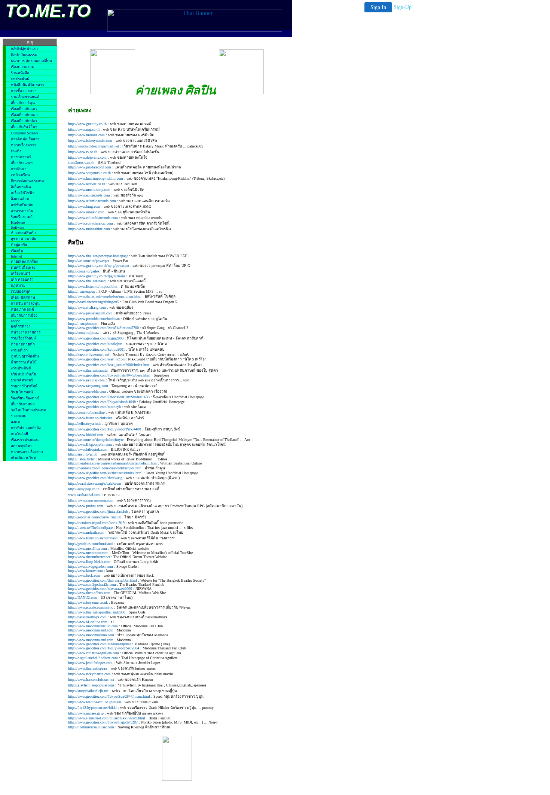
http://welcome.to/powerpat (88, 261)
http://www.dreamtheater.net (89, 557)
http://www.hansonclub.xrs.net (91, 679)
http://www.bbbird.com (85, 435)
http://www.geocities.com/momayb (94, 407)
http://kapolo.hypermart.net (88, 354)
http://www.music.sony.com (89, 190)
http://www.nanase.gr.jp (86, 713)
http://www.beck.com (84, 575)
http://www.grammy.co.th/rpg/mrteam (96, 276)
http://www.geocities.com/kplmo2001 (96, 349)
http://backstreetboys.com (87, 617)
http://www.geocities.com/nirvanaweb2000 (100, 589)
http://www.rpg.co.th (84, 129)
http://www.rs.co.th (82, 152)
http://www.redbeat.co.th (86, 184)
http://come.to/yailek (84, 271)
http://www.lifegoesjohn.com (90, 444)
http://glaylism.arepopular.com (91, 685)
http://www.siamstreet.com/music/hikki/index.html (106, 718)
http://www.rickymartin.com (89, 674)
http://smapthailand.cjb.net (88, 691)
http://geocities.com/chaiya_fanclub (94, 517)
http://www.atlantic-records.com (92, 201)
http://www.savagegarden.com (90, 566)
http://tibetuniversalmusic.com (91, 727)
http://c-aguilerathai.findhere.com (93, 658)
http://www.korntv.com (85, 571)
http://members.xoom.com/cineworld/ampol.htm (104, 468)
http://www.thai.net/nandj (87, 281)
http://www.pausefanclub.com (90, 313)
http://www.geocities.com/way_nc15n (96, 359)
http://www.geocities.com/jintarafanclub (98, 511)
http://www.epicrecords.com (89, 195)
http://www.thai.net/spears (87, 668)
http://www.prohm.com (85, 506)
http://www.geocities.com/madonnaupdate (99, 644)
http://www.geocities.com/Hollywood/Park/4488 (104, 429)
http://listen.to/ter (81, 459)
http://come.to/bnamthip (86, 412)
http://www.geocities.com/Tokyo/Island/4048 (102, 402)
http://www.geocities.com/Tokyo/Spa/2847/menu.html (109, 696)
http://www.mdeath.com (86, 532)
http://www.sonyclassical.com (90, 223)
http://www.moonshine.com (89, 229)
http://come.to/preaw (83, 333)
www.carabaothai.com (84, 495)
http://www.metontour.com (88, 553)
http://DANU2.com (82, 598)
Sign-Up (403, 7)
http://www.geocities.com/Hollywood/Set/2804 (103, 648)
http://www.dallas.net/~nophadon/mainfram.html (105, 296)
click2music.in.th (81, 162)
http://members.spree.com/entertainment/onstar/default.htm (112, 463)
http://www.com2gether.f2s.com (92, 584)
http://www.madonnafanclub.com (93, 626)
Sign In (378, 7)
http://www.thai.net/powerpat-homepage (98, 256)
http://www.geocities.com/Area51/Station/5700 (103, 328)
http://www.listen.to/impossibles (92, 286)
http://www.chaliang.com (87, 307)
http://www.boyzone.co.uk (88, 602)
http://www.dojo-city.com (87, 157)
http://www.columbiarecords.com (93, 218)
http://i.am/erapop (81, 291)
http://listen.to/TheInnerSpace (90, 528)
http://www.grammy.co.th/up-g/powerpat (98, 266)
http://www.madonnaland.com (90, 630)
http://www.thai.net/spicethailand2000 (96, 612)
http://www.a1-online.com (87, 622)
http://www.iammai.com (86, 380)
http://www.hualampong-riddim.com (95, 178)
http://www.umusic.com (86, 212)
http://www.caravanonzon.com (90, 500)
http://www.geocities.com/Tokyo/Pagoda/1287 (103, 722)
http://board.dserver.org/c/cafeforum (94, 483)
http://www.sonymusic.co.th (89, 173)
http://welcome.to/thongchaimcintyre (95, 440)
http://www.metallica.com (87, 548)
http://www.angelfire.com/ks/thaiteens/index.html (105, 473)
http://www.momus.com (86, 135)
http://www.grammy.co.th (87, 124)
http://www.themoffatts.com (89, 593)
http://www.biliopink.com (87, 449)
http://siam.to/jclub (82, 454)
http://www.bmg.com (84, 206)
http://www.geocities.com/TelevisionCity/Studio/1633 (109, 397)
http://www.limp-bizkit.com (89, 562)
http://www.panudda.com (87, 391)
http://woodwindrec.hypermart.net (93, 146)
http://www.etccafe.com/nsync (91, 607)
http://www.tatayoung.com (88, 386)
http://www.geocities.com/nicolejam (95, 344)
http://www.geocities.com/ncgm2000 (95, 338)
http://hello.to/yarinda (84, 423)
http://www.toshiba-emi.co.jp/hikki (94, 702)
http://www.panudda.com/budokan (94, 319)
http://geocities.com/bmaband (90, 544)
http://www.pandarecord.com (89, 167)
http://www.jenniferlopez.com (90, 663)
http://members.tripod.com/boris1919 (96, 523)
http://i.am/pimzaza (82, 324)
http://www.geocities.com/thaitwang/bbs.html (102, 580)
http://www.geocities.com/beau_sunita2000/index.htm (108, 365)
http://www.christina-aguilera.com (93, 653)
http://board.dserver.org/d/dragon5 (93, 302)
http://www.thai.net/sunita (87, 370)
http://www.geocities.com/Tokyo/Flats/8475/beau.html (109, 375)
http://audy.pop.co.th (84, 489)
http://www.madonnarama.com (91, 635)
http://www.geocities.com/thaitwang (95, 478)
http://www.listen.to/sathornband (92, 538)
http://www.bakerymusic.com (90, 140)
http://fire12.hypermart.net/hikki (92, 708)
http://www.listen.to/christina (90, 418)
